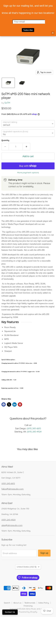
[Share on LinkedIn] (14, 404)
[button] (8, 83)
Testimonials (29, 603)
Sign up (44, 553)
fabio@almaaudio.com (12, 489)
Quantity (5, 140)
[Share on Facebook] (3, 404)
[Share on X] (9, 404)
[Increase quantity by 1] (26, 146)
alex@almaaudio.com (11, 525)
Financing (28, 606)
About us (17, 603)
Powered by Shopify (28, 612)
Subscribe (28, 30)
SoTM (7, 102)
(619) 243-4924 (34, 431)
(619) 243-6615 (34, 428)
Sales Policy (43, 603)
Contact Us (10, 612)
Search (7, 603)
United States (27, 567)
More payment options (28, 172)
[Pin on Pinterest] (20, 404)
